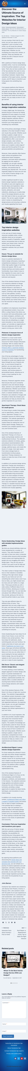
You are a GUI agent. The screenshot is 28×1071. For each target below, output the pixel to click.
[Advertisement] (14, 523)
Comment (5, 1002)
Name (4, 1024)
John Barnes (8, 977)
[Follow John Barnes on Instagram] (9, 922)
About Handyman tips (14, 1048)
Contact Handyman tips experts (14, 1051)
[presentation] (14, 960)
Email (4, 1031)
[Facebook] (15, 1058)
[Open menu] (24, 4)
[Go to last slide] (4, 966)
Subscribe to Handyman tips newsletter (14, 1044)
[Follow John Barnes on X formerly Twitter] (6, 922)
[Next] (24, 966)
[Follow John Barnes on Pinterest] (14, 922)
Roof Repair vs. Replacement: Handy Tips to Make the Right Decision (21, 933)
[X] (18, 1058)
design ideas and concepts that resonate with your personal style (12, 862)
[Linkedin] (25, 1058)
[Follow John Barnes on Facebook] (3, 922)
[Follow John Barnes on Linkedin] (12, 922)
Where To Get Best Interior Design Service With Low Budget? (13, 973)
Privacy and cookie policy (14, 1053)
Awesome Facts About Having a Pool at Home (6, 931)
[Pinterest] (22, 1058)
